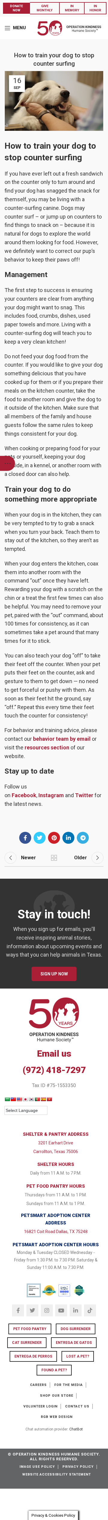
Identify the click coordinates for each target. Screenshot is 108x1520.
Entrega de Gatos (74, 1343)
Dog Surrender (76, 1329)
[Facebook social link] (25, 838)
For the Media (68, 1385)
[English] (19, 1099)
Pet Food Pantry (29, 1329)
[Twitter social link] (40, 838)
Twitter (84, 795)
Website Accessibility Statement (56, 1474)
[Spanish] (43, 1099)
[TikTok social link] (90, 1310)
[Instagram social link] (47, 1310)
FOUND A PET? (54, 1370)
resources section (47, 747)
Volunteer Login (40, 1406)
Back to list (54, 858)
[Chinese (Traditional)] (13, 1099)
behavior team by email (62, 739)
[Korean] (31, 1099)
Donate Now (16, 8)
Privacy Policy (78, 1467)
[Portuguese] (37, 1099)
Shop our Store (56, 1396)
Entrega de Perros (33, 1356)
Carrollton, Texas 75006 (55, 1151)
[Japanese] (25, 1099)
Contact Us (77, 1406)
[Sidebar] (7, 463)
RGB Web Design (57, 1417)
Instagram (51, 795)
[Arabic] (7, 1099)
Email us (54, 1053)
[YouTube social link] (61, 1310)
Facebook (24, 795)
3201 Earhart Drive (55, 1143)
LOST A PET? (77, 1356)
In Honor (95, 8)
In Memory (72, 8)
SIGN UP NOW (54, 974)
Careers (38, 1385)
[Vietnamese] (49, 1099)
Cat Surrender (27, 1343)
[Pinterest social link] (54, 838)
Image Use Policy (37, 1467)
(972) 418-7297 (54, 1070)
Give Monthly (44, 8)
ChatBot (76, 1429)
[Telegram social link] (83, 838)
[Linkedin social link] (68, 838)
